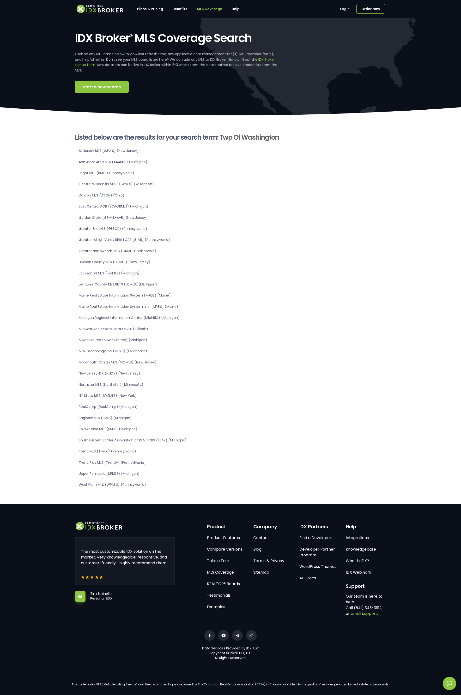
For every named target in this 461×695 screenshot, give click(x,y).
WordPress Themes (317, 566)
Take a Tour (218, 561)
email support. (364, 613)
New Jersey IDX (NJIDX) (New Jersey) (109, 373)
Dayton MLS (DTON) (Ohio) (101, 195)
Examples (216, 607)
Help (236, 8)
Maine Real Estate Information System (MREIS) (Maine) (125, 295)
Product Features (223, 538)
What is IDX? (357, 561)
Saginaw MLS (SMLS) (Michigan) (105, 418)
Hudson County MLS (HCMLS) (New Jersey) (114, 262)
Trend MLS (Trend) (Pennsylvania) (107, 451)
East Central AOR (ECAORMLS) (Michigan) (113, 206)
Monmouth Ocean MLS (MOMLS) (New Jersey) (118, 362)
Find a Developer (315, 538)
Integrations (357, 538)
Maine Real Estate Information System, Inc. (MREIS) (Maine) (128, 306)
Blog (257, 549)
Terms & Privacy (268, 561)
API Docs (307, 578)
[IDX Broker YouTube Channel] (223, 635)
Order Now (370, 8)
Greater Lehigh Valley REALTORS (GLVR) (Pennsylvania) (124, 239)
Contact (261, 538)
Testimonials (219, 595)
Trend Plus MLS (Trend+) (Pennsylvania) (112, 462)
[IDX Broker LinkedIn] (237, 635)
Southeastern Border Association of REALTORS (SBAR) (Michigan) (133, 440)
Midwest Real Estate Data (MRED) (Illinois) (113, 329)
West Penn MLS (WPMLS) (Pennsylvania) (112, 484)
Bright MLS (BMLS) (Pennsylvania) (106, 173)
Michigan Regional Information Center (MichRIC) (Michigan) (129, 317)
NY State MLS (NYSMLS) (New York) (108, 395)
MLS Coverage (209, 8)
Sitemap (261, 572)
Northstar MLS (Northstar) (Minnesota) (111, 384)
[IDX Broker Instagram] (251, 635)
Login (345, 8)
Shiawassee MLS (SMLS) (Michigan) (108, 429)
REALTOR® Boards (223, 584)
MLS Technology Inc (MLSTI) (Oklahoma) (113, 351)
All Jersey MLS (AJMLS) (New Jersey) (109, 150)
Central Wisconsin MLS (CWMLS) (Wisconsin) (116, 184)
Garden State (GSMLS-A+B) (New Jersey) (113, 217)
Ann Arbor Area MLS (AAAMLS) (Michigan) (113, 162)
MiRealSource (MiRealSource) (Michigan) (113, 340)
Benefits (180, 8)
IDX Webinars (358, 572)
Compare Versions (224, 549)
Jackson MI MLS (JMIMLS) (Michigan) (109, 273)
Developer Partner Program (317, 552)
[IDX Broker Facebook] (209, 635)
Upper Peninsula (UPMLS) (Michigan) (109, 473)
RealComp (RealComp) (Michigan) (108, 406)
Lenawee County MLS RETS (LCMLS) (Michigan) (118, 284)
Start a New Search (102, 87)
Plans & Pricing (150, 8)
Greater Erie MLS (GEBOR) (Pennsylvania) (113, 228)
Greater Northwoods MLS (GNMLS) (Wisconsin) (117, 251)
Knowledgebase (361, 549)
